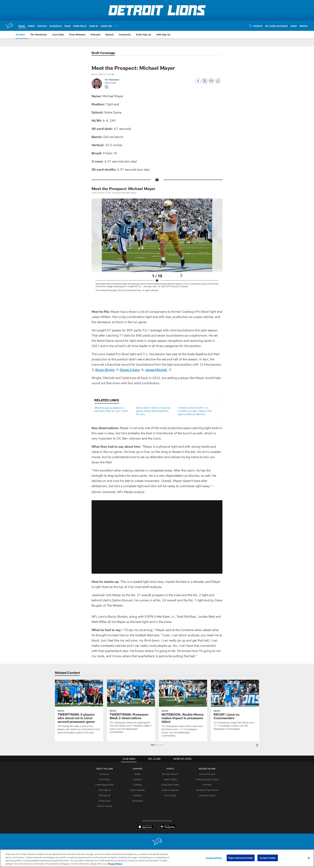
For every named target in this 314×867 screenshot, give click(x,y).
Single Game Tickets (170, 784)
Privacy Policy (104, 801)
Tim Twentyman (112, 79)
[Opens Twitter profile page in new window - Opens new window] (107, 87)
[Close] (308, 857)
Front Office (104, 779)
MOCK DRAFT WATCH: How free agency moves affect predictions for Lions (153, 411)
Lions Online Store (207, 774)
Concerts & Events (207, 795)
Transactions (137, 801)
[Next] (181, 275)
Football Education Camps (207, 779)
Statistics (137, 795)
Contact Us (104, 774)
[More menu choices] (116, 25)
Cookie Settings (214, 858)
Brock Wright (104, 370)
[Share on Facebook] (198, 82)
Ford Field (207, 784)
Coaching (137, 784)
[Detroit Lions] (157, 841)
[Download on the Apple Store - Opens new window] (145, 827)
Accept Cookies (268, 858)
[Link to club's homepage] (9, 26)
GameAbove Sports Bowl (207, 790)
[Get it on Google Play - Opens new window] (168, 828)
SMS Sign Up (104, 795)
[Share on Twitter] (204, 82)
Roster (137, 774)
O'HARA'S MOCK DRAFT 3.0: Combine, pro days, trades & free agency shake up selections (194, 411)
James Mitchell (156, 370)
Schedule (137, 779)
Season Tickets (170, 779)
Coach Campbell (137, 790)
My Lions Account (170, 774)
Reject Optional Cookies (240, 858)
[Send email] (211, 82)
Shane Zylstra (129, 370)
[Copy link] (217, 81)
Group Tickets (170, 795)
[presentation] (257, 745)
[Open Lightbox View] (157, 247)
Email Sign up (104, 790)
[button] (157, 537)
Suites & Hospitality (170, 790)
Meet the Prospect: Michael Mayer (123, 188)
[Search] (250, 25)
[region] (157, 858)
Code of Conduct (104, 806)
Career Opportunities (104, 784)
